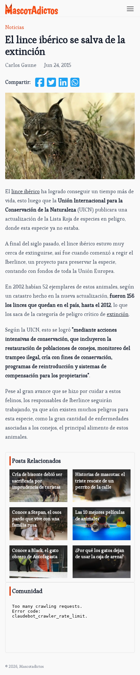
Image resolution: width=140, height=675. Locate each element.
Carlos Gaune (20, 65)
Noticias (14, 27)
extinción (118, 314)
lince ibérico (25, 191)
